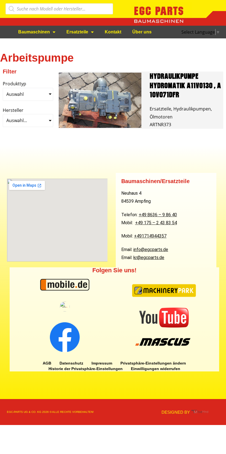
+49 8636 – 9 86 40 (158, 214)
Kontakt (113, 32)
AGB (47, 363)
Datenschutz (71, 363)
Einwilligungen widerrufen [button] (155, 368)
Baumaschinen (34, 32)
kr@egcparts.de (148, 257)
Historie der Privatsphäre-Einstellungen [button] (86, 368)
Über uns (142, 32)
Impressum (102, 363)
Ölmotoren (161, 117)
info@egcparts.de (150, 249)
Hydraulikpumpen (192, 109)
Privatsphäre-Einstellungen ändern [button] (153, 363)
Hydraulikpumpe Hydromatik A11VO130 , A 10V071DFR (185, 85)
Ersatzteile (77, 32)
